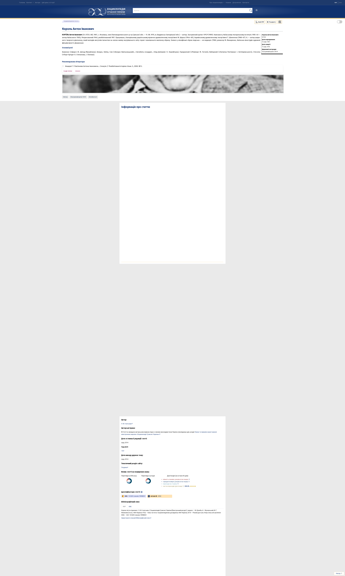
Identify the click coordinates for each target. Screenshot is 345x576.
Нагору (338, 573)
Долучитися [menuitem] (237, 2)
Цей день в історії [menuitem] (48, 2)
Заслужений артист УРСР (78, 97)
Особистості (93, 97)
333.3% (190, 486)
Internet (77, 71)
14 (122, 451)
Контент (29, 2)
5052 (159, 496)
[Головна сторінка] (97, 11)
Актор (66, 97)
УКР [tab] (124, 506)
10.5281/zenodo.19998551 (136, 496)
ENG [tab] (130, 506)
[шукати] (250, 10)
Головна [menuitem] (22, 2)
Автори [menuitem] (37, 2)
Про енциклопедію (216, 2)
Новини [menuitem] (228, 2)
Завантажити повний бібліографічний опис (135, 518)
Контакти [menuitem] (245, 2)
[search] (257, 10)
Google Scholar (68, 71)
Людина (124, 467)
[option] (340, 2)
